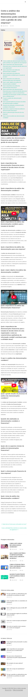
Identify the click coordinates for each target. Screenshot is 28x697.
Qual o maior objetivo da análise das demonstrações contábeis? (12, 83)
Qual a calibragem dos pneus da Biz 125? (17, 607)
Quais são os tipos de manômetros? (15, 668)
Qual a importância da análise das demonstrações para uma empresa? (12, 79)
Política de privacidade (18, 690)
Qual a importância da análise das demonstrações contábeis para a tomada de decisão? (14, 75)
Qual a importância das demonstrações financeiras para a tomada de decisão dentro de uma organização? (15, 66)
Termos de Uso (8, 690)
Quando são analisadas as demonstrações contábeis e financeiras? (13, 106)
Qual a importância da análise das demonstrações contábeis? (11, 70)
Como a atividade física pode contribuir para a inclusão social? (17, 566)
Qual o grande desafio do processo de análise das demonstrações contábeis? (14, 102)
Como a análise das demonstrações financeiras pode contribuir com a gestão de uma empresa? (15, 61)
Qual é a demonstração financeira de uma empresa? (13, 113)
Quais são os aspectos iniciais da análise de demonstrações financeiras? (14, 109)
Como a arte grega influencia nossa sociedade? (16, 545)
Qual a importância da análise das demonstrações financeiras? (11, 86)
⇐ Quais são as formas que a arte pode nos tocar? (14, 524)
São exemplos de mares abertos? (15, 663)
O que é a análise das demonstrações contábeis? (12, 99)
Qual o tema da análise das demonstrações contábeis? (13, 116)
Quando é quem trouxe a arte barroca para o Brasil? (17, 576)
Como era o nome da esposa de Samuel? (17, 620)
